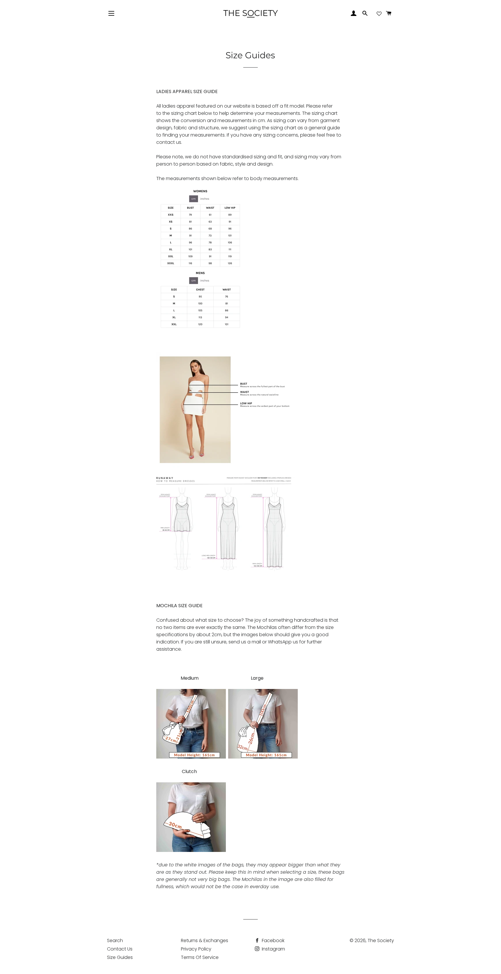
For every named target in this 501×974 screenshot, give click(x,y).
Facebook (272, 940)
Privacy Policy (196, 949)
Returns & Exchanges (204, 940)
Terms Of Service (200, 957)
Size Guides (120, 957)
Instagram (273, 949)
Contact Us (119, 949)
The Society (381, 940)
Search (115, 940)
